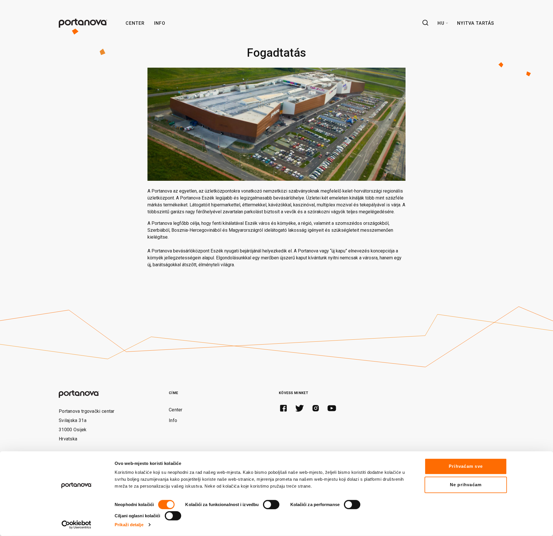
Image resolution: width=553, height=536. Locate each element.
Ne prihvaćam (466, 484)
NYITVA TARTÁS (475, 23)
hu (441, 23)
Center (135, 23)
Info (159, 23)
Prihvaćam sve (466, 466)
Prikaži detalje (129, 524)
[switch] (271, 504)
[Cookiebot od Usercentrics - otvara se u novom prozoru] (76, 524)
